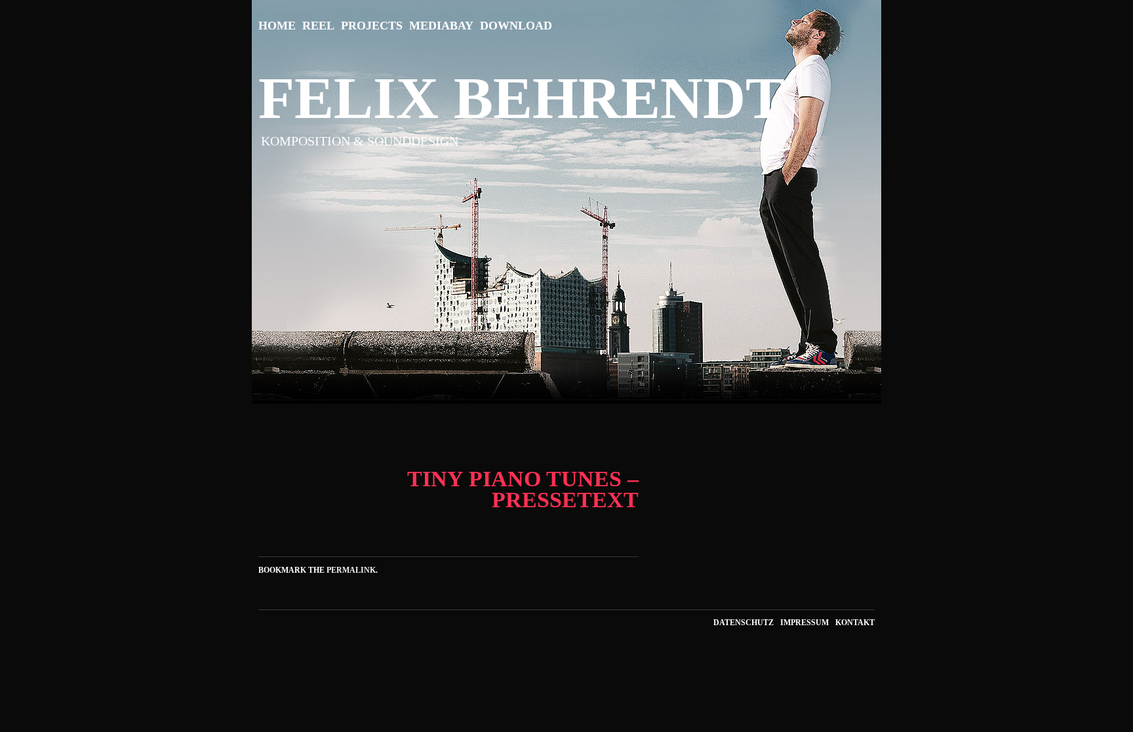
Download (516, 25)
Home (277, 25)
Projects (372, 25)
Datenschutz (743, 622)
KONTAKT (855, 622)
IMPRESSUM (804, 622)
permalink (351, 570)
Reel (318, 25)
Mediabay (441, 25)
